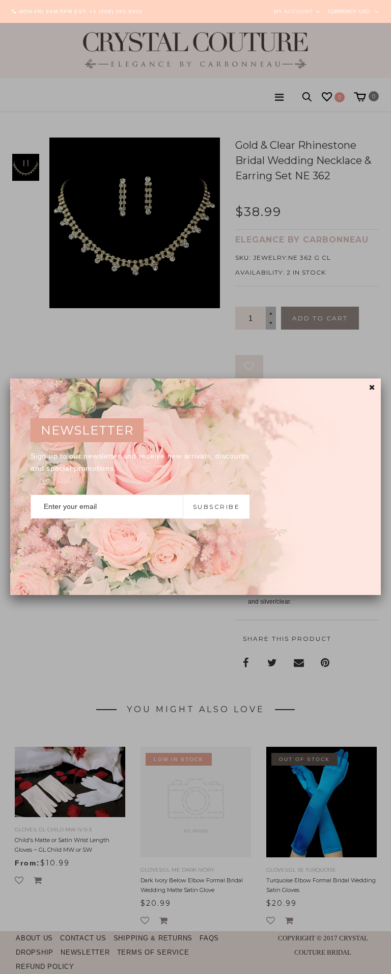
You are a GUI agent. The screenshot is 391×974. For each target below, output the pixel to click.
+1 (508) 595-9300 (116, 11)
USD (364, 11)
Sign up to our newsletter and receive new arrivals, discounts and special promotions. (140, 462)
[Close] (372, 387)
